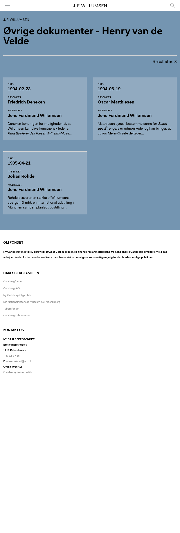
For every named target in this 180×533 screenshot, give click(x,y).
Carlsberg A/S (11, 288)
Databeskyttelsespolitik (17, 372)
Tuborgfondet (11, 309)
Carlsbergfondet (12, 281)
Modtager (15, 110)
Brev (11, 84)
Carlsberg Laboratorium (17, 315)
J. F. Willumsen (90, 6)
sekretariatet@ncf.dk (19, 361)
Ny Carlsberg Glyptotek (17, 295)
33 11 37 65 (12, 356)
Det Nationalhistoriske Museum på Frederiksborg (31, 302)
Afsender (14, 97)
